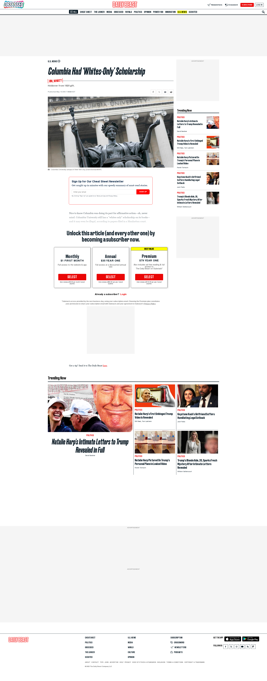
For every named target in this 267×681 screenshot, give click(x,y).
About (87, 662)
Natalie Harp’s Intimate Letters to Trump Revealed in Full (90, 445)
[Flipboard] (253, 647)
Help (121, 662)
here (105, 365)
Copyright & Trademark (194, 662)
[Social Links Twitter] (231, 647)
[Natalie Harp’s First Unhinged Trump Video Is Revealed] (213, 147)
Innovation (170, 12)
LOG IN (259, 5)
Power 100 (158, 12)
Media (109, 12)
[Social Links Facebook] (225, 647)
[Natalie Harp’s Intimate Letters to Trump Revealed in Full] (213, 128)
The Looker (99, 12)
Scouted (193, 12)
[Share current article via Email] (165, 92)
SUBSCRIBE (247, 5)
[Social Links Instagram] (236, 647)
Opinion (147, 12)
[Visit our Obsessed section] (22, 5)
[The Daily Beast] (125, 5)
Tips (101, 662)
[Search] (263, 12)
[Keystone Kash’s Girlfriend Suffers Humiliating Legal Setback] (213, 184)
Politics (138, 12)
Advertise (114, 662)
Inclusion (161, 662)
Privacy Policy (113, 196)
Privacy (128, 662)
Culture (131, 652)
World (131, 647)
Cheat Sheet (86, 12)
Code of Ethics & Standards (144, 662)
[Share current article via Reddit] (171, 92)
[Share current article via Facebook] (153, 92)
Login (123, 294)
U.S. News (182, 12)
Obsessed (118, 12)
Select (72, 277)
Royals (128, 12)
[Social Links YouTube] (242, 647)
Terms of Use (101, 196)
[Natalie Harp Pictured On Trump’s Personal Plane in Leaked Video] (213, 164)
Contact (95, 662)
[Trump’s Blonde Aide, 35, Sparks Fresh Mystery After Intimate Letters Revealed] (213, 203)
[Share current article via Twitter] (159, 92)
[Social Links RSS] (248, 647)
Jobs (107, 662)
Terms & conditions (174, 662)
